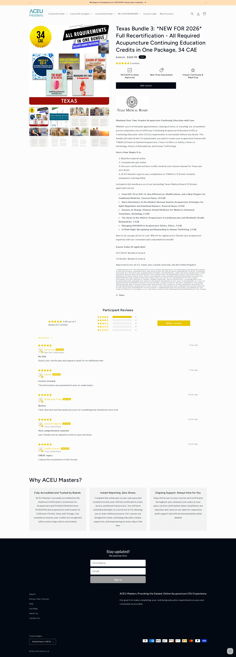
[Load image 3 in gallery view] (79, 116)
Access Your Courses (39, 599)
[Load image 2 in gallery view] (59, 116)
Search (32, 594)
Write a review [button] (174, 323)
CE (48, 651)
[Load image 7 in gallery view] (79, 137)
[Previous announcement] (30, 2)
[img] (45, 345)
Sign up (118, 579)
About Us (33, 613)
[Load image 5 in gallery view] (38, 137)
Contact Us (34, 618)
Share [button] (121, 295)
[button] (57, 14)
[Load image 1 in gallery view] (38, 116)
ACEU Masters (41, 651)
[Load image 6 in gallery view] (59, 137)
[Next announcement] (206, 2)
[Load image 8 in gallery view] (99, 137)
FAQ (31, 604)
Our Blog (33, 608)
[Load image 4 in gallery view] (99, 116)
